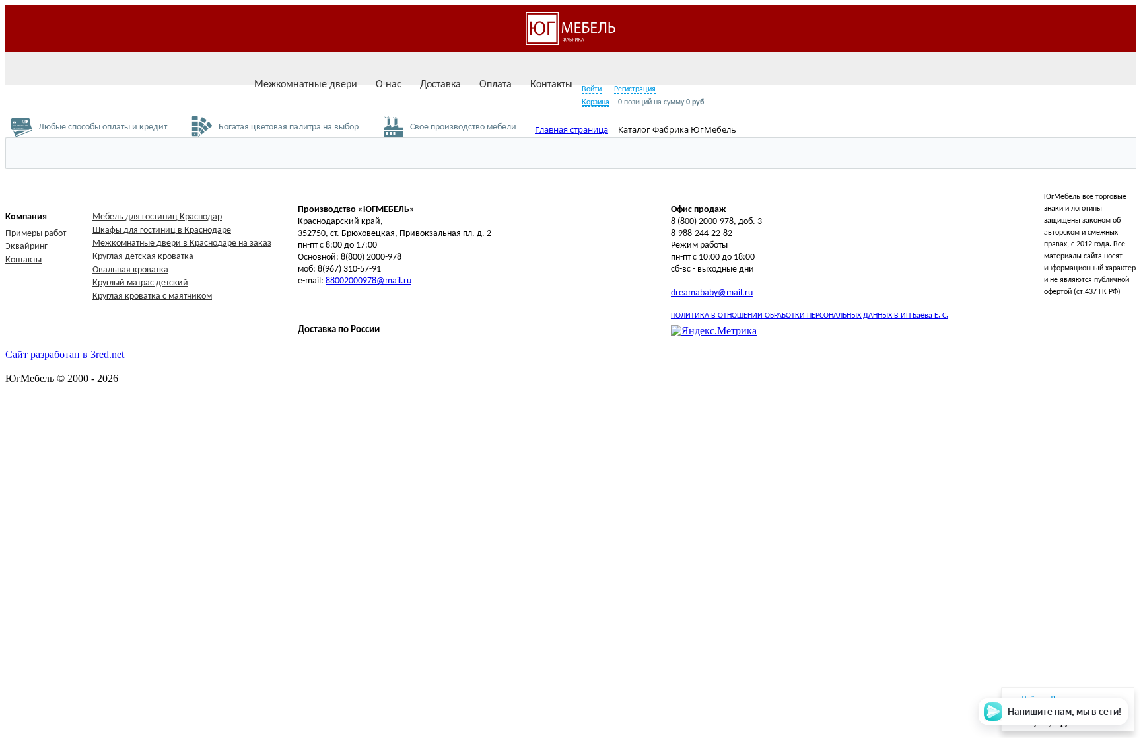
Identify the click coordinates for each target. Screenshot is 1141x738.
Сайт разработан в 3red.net (64, 354)
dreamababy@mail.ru (712, 293)
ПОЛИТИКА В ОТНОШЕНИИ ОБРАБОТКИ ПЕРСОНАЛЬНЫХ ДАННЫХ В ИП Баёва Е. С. (809, 316)
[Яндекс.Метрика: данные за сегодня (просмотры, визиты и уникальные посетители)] (714, 331)
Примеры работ (35, 234)
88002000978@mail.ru (368, 281)
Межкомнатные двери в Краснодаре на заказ (181, 243)
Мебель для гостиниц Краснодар (157, 217)
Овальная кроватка (130, 270)
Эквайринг (26, 247)
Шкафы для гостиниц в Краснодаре (161, 230)
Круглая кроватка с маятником (152, 296)
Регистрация (635, 89)
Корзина (595, 102)
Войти (592, 89)
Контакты (23, 260)
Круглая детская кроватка (142, 257)
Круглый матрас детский (140, 283)
